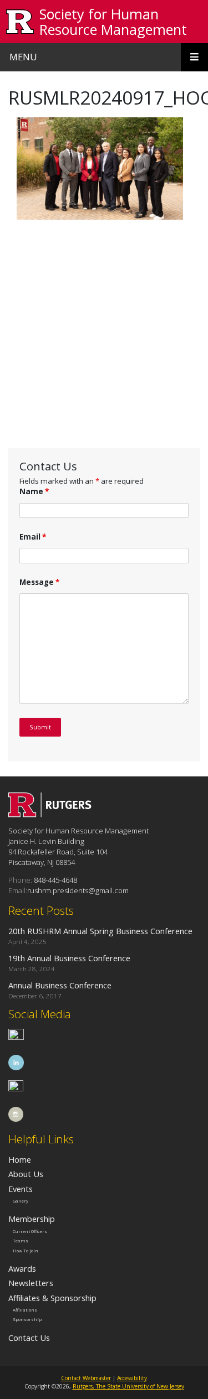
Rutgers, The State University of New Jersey (128, 1386)
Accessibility (132, 1378)
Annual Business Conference (59, 985)
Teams (20, 1240)
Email (32, 537)
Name (34, 491)
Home (19, 1159)
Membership (31, 1218)
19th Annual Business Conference (70, 957)
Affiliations (25, 1310)
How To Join (25, 1250)
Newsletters (30, 1282)
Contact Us (29, 1337)
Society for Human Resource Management (113, 21)
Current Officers (30, 1231)
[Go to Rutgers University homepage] (20, 22)
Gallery (20, 1201)
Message (39, 582)
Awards (22, 1268)
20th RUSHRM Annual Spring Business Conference (100, 930)
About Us (25, 1173)
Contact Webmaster (86, 1378)
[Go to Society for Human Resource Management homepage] (50, 814)
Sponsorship (27, 1319)
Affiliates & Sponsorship (52, 1297)
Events (20, 1188)
